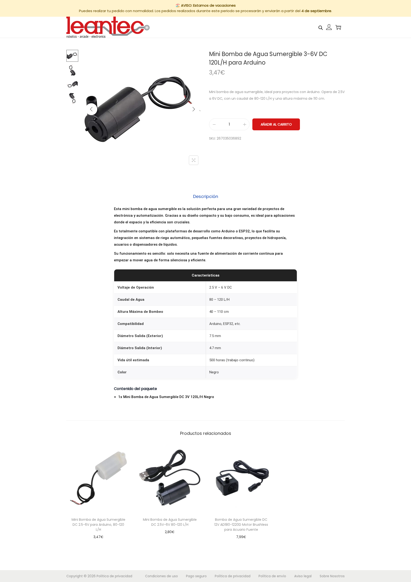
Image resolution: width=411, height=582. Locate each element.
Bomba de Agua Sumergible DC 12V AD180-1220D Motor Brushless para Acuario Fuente (241, 524)
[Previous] (91, 109)
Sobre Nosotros (332, 576)
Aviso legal (303, 576)
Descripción (205, 196)
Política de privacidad (114, 576)
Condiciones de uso (161, 576)
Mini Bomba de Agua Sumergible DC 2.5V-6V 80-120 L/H (170, 522)
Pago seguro (196, 576)
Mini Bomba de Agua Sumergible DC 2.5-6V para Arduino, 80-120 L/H (98, 524)
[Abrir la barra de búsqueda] (320, 27)
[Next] (194, 109)
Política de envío (272, 576)
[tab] (205, 196)
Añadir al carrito (276, 124)
